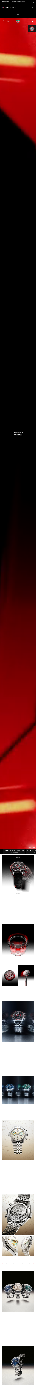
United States (9, 7)
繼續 (21, 14)
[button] (32, 21)
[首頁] (18, 21)
